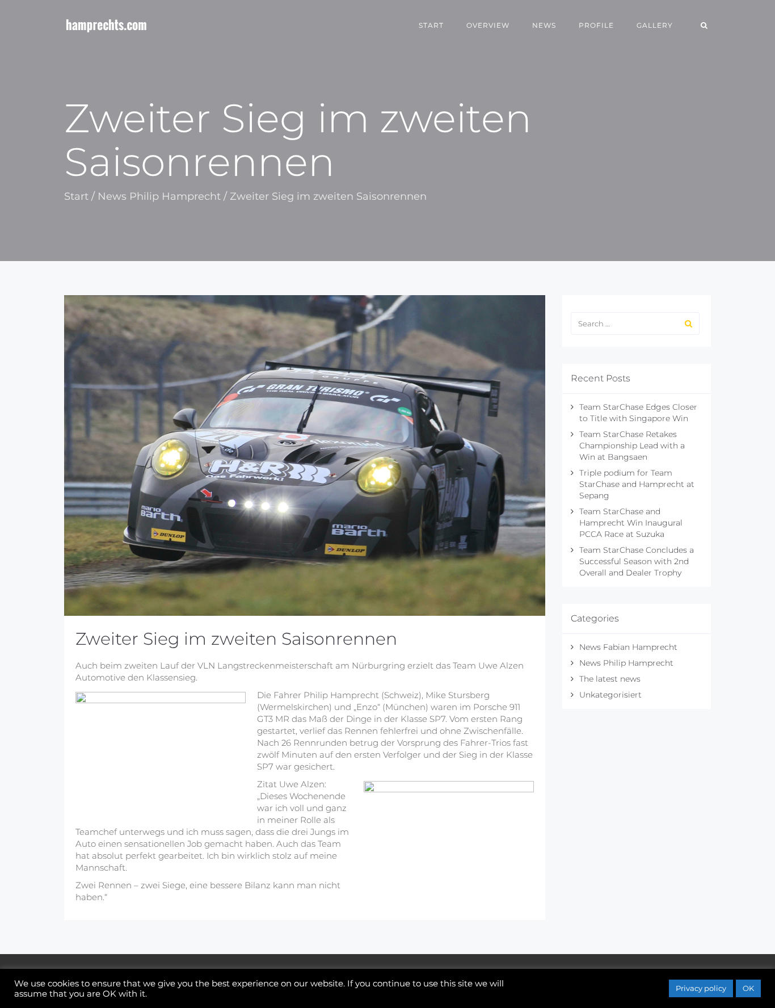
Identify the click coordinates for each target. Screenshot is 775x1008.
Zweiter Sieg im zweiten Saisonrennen (236, 638)
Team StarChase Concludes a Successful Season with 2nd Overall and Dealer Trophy (636, 561)
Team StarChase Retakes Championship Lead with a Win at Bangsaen (632, 445)
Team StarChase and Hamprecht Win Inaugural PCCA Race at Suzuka (631, 522)
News (544, 25)
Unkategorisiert (610, 695)
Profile (596, 25)
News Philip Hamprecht (159, 196)
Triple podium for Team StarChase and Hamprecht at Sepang (636, 484)
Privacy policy (701, 988)
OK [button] (748, 988)
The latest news (610, 679)
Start (431, 25)
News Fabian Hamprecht (628, 647)
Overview (487, 25)
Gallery (655, 25)
